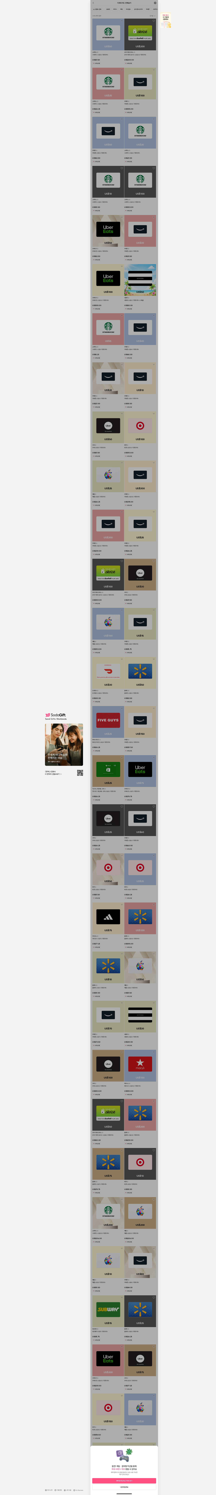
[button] (48, 1490)
